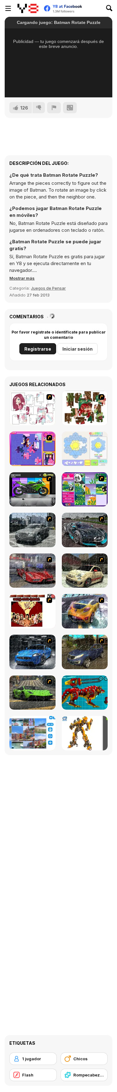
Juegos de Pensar (48, 288)
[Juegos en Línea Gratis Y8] (27, 8)
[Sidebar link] (8, 8)
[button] (22, 278)
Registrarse (37, 349)
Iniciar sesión (77, 349)
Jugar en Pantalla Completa (43, 86)
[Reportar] (54, 107)
